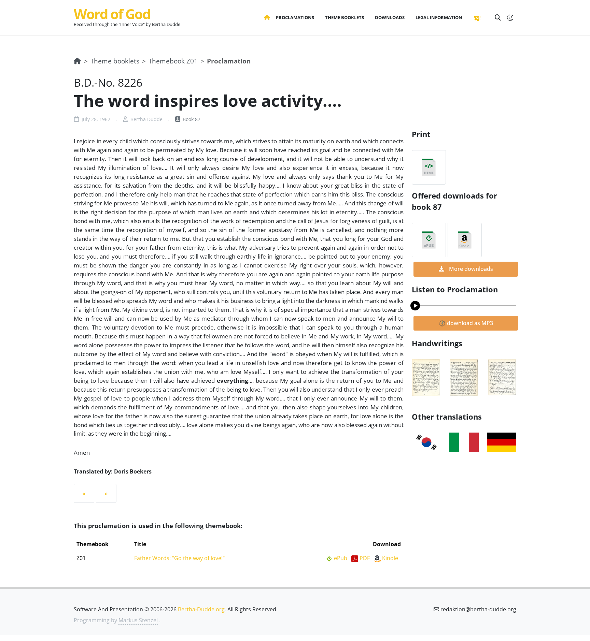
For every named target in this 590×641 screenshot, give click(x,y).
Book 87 (190, 119)
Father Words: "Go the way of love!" (179, 558)
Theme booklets (114, 60)
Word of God (112, 13)
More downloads (470, 269)
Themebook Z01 (173, 60)
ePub (340, 558)
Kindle (390, 558)
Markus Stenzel (138, 620)
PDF (365, 558)
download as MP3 (469, 323)
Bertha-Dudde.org (201, 609)
